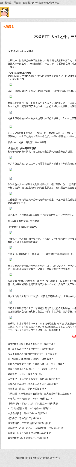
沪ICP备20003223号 (50, 458)
